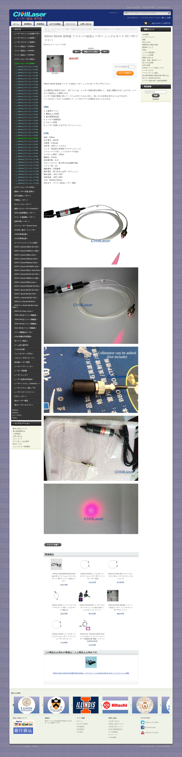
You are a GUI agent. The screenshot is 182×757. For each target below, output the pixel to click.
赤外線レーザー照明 (22, 362)
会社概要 (145, 34)
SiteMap (34, 746)
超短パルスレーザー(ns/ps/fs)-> (26, 209)
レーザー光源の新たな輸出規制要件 (154, 80)
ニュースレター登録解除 (21, 446)
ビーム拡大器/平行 (21, 345)
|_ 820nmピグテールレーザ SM (26, 135)
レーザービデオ (147, 70)
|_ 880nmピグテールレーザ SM (26, 144)
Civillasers (27, 746)
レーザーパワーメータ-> (23, 366)
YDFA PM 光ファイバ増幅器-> (26, 319)
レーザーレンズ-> (21, 375)
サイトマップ (17, 439)
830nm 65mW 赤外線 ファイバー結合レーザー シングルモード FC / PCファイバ (120, 607)
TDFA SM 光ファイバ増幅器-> (25, 324)
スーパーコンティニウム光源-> (26, 243)
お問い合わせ (85, 24)
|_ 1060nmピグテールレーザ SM (27, 159)
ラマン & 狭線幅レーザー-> (24, 217)
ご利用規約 (17, 434)
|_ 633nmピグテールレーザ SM (26, 87)
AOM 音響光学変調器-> (23, 337)
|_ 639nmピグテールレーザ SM (26, 96)
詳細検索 (156, 99)
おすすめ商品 (55, 24)
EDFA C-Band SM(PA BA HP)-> (26, 247)
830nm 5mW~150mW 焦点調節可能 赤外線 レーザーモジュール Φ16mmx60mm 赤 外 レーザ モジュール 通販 (91, 673)
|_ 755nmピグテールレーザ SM (26, 117)
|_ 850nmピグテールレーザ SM (26, 141)
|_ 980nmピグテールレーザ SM (26, 156)
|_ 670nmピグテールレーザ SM (26, 108)
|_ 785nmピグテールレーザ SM (26, 123)
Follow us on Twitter (151, 722)
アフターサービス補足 (150, 73)
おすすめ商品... (17, 415)
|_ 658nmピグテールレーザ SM (26, 102)
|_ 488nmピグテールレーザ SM (26, 75)
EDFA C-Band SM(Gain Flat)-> (26, 259)
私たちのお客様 (147, 62)
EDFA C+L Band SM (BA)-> (25, 302)
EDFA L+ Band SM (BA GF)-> (25, 298)
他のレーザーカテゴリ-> (23, 405)
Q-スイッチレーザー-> (22, 204)
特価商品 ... (16, 410)
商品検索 (147, 86)
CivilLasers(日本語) (133, 7)
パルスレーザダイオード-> (24, 358)
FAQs (144, 50)
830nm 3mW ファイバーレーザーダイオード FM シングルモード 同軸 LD (64, 607)
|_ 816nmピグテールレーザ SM (26, 132)
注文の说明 (146, 65)
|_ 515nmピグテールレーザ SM (26, 81)
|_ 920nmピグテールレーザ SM (26, 150)
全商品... (15, 418)
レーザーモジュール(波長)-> (25, 38)
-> (24, 63)
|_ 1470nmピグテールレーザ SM (27, 171)
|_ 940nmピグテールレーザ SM (26, 153)
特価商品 (40, 24)
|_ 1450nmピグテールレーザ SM (27, 168)
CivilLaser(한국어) (164, 7)
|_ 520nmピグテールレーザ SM (26, 84)
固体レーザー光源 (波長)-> (24, 191)
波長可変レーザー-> (22, 221)
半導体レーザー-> (21, 200)
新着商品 (28, 24)
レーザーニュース (148, 37)
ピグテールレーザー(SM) (60, 29)
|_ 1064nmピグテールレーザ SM (27, 162)
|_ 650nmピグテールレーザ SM (26, 99)
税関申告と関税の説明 (150, 45)
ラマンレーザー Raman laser (25, 226)
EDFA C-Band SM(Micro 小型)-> (27, 251)
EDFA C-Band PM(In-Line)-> (25, 282)
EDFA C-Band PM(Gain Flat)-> (26, 263)
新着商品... (16, 412)
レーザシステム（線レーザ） (25, 388)
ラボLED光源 (19, 349)
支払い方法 (146, 42)
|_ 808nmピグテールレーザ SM (26, 126)
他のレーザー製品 (21, 401)
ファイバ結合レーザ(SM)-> (24, 51)
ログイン (135, 18)
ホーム (16, 24)
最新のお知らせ (147, 57)
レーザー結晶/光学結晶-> (23, 379)
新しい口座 (166, 18)
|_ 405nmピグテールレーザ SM (26, 69)
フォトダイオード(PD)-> (23, 354)
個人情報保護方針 (19, 431)
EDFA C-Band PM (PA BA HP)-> (27, 274)
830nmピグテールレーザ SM (81, 29)
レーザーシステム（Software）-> (27, 384)
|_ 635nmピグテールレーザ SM (26, 90)
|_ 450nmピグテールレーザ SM (26, 72)
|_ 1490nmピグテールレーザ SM (27, 174)
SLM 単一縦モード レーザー (25, 230)
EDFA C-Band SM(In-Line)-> (25, 255)
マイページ (70, 24)
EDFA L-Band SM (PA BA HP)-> (26, 290)
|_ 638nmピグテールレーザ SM (26, 93)
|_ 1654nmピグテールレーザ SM (27, 183)
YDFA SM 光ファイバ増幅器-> (26, 315)
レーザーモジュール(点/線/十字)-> (27, 34)
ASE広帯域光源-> (21, 234)
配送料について (147, 47)
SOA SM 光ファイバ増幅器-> (25, 328)
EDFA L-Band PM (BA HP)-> (25, 294)
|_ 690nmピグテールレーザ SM (26, 114)
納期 (143, 39)
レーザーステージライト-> (24, 392)
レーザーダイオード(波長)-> (25, 42)
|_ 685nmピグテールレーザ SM (26, 111)
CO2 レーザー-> (20, 396)
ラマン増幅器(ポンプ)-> (23, 332)
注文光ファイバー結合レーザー (153, 68)
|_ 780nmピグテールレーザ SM (26, 120)
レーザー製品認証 (148, 52)
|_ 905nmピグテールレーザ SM (26, 147)
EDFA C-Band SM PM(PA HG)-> (26, 267)
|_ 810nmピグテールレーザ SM (26, 129)
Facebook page (150, 727)
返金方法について (116, 726)
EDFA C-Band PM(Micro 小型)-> (27, 278)
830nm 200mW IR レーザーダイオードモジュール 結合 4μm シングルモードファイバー (92, 607)
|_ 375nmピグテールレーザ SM (26, 66)
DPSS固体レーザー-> (22, 196)
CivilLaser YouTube (151, 732)
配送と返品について (20, 428)
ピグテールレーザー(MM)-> (24, 59)
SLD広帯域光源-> (21, 238)
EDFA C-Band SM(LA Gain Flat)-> (27, 270)
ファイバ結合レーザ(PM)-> (24, 55)
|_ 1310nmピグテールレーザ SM (27, 165)
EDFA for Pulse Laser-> (23, 311)
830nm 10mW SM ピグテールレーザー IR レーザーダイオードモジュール (120, 576)
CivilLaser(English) (148, 7)
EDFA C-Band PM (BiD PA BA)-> (27, 286)
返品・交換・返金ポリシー (151, 60)
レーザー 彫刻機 (20, 371)
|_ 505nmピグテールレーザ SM (26, 78)
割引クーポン (17, 444)
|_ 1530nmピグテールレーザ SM (27, 177)
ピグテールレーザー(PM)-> (24, 187)
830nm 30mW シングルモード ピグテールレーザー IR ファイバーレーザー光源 (92, 576)
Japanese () (113, 12)
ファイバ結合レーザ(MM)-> (24, 46)
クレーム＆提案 (147, 55)
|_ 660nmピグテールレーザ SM (26, 105)
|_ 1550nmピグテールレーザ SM (27, 180)
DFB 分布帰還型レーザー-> (24, 213)
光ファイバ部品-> (21, 341)
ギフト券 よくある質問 (21, 441)
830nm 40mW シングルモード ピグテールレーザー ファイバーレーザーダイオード (64, 636)
